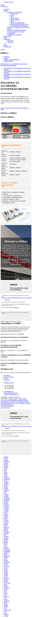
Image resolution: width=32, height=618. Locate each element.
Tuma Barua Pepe (5, 407)
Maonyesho (10, 42)
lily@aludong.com (9, 391)
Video (5, 37)
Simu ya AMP (22, 398)
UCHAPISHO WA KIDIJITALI (19, 25)
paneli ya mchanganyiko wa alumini (13, 400)
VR (5, 43)
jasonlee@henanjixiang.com (11, 394)
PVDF (12, 15)
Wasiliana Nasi (8, 46)
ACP (2, 400)
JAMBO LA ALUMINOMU (14, 12)
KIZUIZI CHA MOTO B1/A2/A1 (20, 24)
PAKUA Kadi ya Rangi (7, 108)
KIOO (12, 21)
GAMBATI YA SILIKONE (14, 34)
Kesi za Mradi (7, 36)
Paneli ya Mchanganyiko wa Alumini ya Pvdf (14, 400)
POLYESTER (14, 13)
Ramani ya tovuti (13, 398)
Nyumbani (6, 9)
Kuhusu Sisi (7, 39)
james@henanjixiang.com (10, 393)
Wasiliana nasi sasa (9, 382)
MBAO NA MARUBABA (18, 22)
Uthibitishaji (10, 40)
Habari (5, 45)
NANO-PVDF (14, 18)
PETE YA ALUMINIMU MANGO (16, 30)
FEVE (12, 16)
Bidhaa (6, 10)
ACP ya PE (15, 403)
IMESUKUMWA (15, 19)
